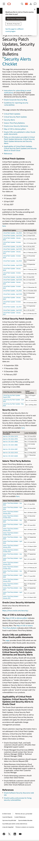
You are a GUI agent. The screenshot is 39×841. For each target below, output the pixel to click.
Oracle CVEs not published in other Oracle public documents (19, 133)
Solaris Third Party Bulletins (14, 123)
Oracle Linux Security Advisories (16, 126)
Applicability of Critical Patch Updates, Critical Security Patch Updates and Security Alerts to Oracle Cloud (20, 148)
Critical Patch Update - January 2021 (12, 313)
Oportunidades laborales (25, 820)
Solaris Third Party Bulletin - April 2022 (12, 576)
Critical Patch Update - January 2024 (12, 269)
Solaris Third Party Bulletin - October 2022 (11, 567)
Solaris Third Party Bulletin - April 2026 (12, 508)
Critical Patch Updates (12, 114)
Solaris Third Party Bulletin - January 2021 (11, 597)
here (4, 226)
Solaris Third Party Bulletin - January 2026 (11, 512)
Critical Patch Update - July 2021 (12, 307)
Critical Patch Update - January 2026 (12, 239)
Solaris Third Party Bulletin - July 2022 (12, 572)
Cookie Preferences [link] (19, 817)
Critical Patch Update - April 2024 (12, 265)
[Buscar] (22, 4)
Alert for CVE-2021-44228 (10, 456)
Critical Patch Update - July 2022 (12, 290)
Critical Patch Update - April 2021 (12, 310)
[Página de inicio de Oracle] (9, 3)
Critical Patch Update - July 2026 (12, 233)
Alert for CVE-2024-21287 (10, 449)
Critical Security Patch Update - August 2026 (12, 396)
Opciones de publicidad (9, 820)
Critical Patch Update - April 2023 (12, 279)
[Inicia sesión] (30, 4)
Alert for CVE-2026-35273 (10, 436)
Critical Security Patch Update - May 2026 (13, 404)
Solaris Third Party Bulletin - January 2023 (11, 563)
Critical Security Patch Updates (15, 117)
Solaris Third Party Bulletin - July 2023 (12, 555)
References (8, 153)
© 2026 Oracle (6, 814)
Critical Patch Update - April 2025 (12, 249)
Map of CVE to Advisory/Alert (15, 129)
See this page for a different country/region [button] (14, 30)
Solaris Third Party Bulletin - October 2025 (11, 516)
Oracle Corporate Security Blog (15, 100)
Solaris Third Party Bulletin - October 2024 (11, 533)
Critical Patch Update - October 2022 (12, 287)
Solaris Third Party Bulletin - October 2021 (11, 584)
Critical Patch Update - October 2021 (12, 302)
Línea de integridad (7, 827)
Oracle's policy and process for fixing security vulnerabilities (17, 799)
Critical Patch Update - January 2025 (12, 252)
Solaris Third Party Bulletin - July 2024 (12, 538)
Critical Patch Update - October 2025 (12, 243)
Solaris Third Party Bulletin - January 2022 (11, 580)
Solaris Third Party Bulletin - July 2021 (12, 588)
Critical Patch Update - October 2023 (12, 273)
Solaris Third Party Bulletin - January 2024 (11, 546)
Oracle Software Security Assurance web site (19, 794)
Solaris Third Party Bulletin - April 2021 (12, 593)
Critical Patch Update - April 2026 (12, 235)
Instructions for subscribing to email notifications (17, 91)
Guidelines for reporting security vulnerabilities (16, 104)
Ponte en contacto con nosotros (25, 827)
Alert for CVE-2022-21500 (10, 452)
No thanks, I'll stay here (13, 24)
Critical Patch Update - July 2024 (12, 261)
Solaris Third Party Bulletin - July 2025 (12, 521)
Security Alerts (9, 120)
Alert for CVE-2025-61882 (10, 445)
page (8, 640)
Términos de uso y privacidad (23, 814)
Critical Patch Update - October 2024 (12, 256)
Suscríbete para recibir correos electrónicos (14, 824)
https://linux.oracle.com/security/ (15, 610)
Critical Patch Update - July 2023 (12, 277)
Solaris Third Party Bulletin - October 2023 (11, 550)
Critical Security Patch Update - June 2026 (13, 400)
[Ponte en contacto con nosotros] (35, 4)
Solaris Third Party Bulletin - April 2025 (12, 525)
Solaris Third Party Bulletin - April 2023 (12, 559)
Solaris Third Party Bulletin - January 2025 (11, 529)
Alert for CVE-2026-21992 (10, 439)
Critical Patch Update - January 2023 (12, 283)
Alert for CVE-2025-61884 (10, 441)
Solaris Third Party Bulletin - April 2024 (12, 542)
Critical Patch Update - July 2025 (12, 246)
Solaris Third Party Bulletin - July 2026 (12, 504)
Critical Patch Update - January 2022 (12, 298)
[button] (4, 4)
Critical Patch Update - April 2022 (12, 294)
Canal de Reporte (7, 817)
